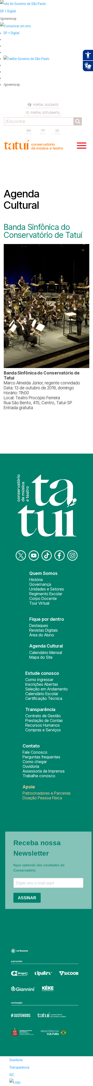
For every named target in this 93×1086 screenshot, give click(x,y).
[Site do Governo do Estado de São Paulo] (23, 4)
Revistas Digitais (43, 630)
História (36, 579)
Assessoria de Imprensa (43, 771)
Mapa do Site (41, 657)
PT (43, 130)
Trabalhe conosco (39, 775)
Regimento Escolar (45, 593)
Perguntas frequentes (41, 756)
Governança (40, 584)
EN (29, 130)
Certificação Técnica (43, 698)
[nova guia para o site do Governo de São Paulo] (15, 26)
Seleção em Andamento (46, 688)
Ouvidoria (31, 766)
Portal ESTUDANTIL (45, 113)
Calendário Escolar (41, 693)
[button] (26, 59)
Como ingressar (39, 679)
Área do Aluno (41, 634)
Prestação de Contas (44, 720)
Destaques (38, 625)
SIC (11, 1075)
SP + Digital (8, 11)
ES (57, 130)
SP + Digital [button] (11, 33)
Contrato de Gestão (43, 715)
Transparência (19, 1067)
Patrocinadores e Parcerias (47, 793)
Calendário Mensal (45, 652)
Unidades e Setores (46, 589)
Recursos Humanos (42, 725)
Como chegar (35, 761)
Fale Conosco (35, 752)
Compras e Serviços (43, 729)
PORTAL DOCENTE (46, 105)
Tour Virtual (39, 603)
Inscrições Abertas (41, 684)
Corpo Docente (43, 598)
